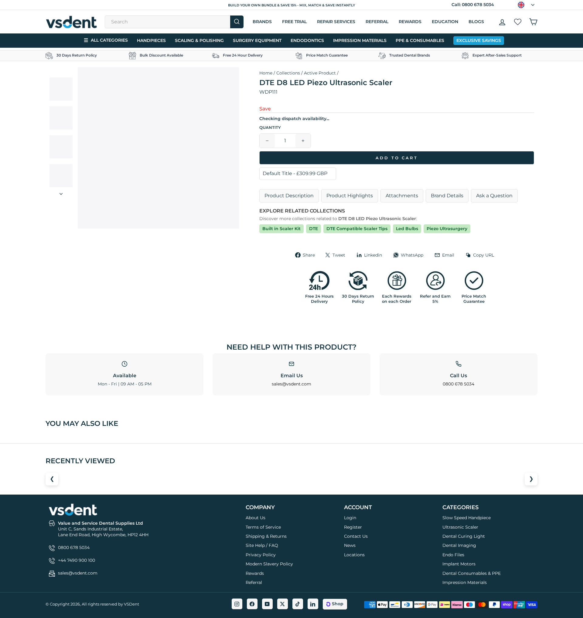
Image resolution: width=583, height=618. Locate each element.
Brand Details (447, 196)
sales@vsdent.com (291, 384)
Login (350, 517)
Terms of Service (263, 527)
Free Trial (294, 21)
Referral (254, 582)
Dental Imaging (459, 545)
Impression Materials (360, 40)
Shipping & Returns (266, 536)
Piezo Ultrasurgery (447, 228)
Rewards (410, 21)
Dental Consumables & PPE (471, 573)
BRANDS (262, 21)
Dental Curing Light (463, 536)
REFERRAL (377, 21)
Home (265, 73)
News (350, 545)
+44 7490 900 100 (76, 560)
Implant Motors (459, 563)
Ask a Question (494, 196)
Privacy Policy (261, 554)
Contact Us (356, 536)
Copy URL (483, 255)
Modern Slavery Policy (269, 563)
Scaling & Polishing (199, 40)
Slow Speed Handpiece (466, 517)
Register (353, 527)
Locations (354, 554)
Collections (288, 73)
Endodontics (307, 40)
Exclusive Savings (478, 40)
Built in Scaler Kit (281, 228)
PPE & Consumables (420, 40)
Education (445, 21)
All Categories (106, 40)
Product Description (289, 196)
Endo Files (453, 554)
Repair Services (336, 21)
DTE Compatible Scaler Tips (356, 228)
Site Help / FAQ (262, 545)
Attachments (402, 196)
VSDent (131, 604)
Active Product (320, 73)
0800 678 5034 (478, 4)
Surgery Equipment (257, 40)
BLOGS (476, 21)
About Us (255, 517)
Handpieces (151, 40)
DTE (313, 228)
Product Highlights (349, 196)
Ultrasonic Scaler (460, 527)
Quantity (270, 127)
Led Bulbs (407, 228)
